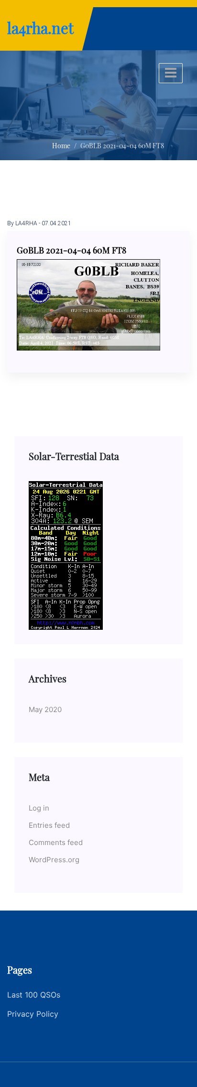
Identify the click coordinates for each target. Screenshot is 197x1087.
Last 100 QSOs (33, 994)
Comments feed (56, 842)
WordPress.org (54, 859)
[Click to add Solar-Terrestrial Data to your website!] (66, 555)
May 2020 (45, 709)
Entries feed (49, 825)
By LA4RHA (22, 223)
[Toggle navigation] (171, 73)
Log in (39, 808)
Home (61, 145)
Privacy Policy (32, 1014)
